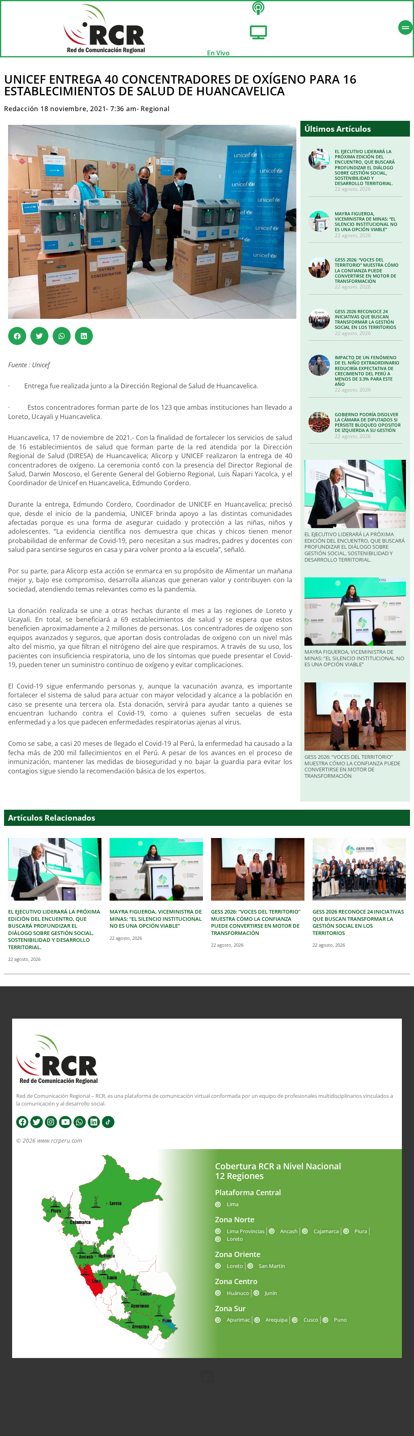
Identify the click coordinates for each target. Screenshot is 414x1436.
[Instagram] (51, 1122)
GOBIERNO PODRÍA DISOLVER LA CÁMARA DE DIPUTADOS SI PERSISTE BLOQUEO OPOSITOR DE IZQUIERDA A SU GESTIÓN (368, 422)
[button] (17, 336)
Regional (155, 108)
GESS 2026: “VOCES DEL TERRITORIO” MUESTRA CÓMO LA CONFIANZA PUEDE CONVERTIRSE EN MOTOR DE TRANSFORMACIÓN (367, 270)
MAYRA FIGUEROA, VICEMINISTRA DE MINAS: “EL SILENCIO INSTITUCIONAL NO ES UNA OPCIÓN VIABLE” (366, 222)
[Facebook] (22, 1122)
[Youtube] (65, 1122)
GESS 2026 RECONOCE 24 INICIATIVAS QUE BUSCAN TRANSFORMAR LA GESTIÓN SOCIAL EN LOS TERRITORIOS (365, 319)
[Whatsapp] (80, 1122)
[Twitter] (36, 1122)
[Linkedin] (94, 1122)
